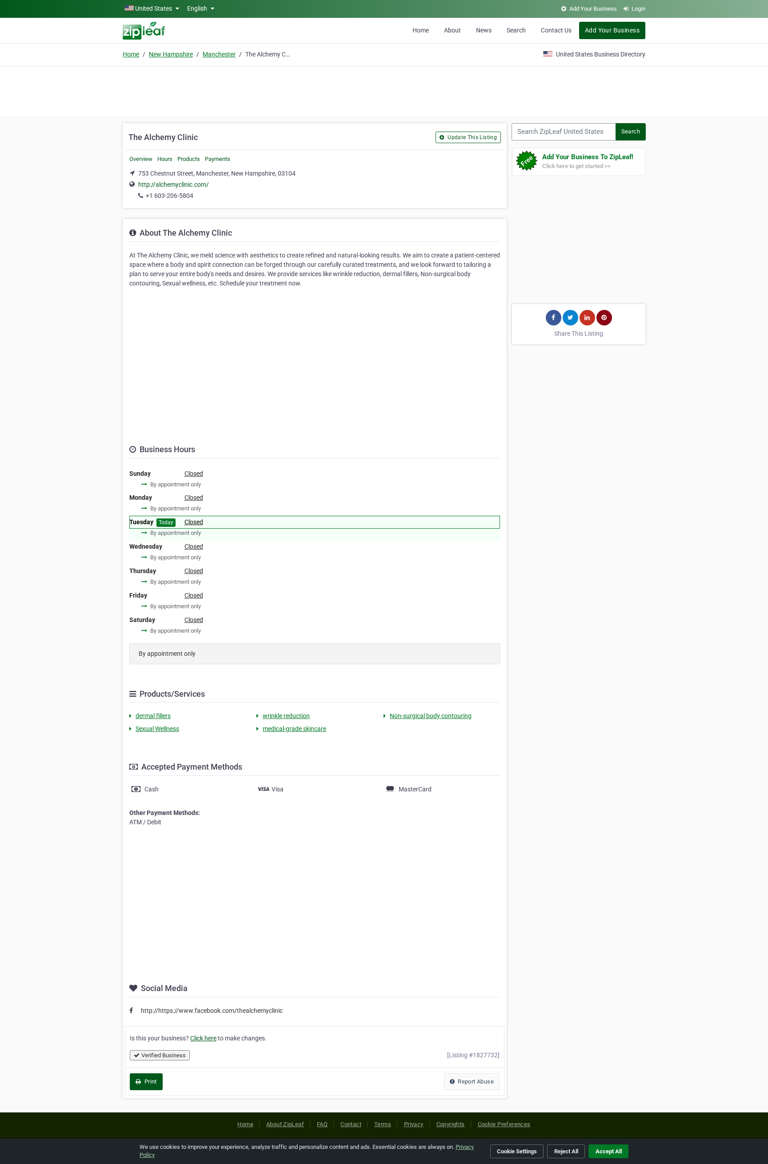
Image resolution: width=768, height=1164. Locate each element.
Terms (382, 1124)
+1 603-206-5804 (169, 195)
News (484, 30)
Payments (217, 159)
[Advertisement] (384, 90)
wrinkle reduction (286, 715)
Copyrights (450, 1124)
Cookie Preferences (504, 1124)
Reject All (566, 1151)
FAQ (322, 1124)
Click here (203, 1038)
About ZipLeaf (285, 1124)
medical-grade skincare (294, 728)
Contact (350, 1124)
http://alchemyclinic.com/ (173, 184)
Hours (164, 159)
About (452, 30)
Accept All (609, 1151)
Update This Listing (471, 137)
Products (188, 159)
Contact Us (556, 30)
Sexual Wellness (157, 728)
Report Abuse (475, 1081)
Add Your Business (612, 30)
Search (516, 30)
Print (149, 1081)
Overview (140, 159)
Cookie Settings (517, 1151)
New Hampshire (171, 54)
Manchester (219, 54)
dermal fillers (153, 715)
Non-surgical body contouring (431, 715)
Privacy (414, 1124)
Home (420, 30)
